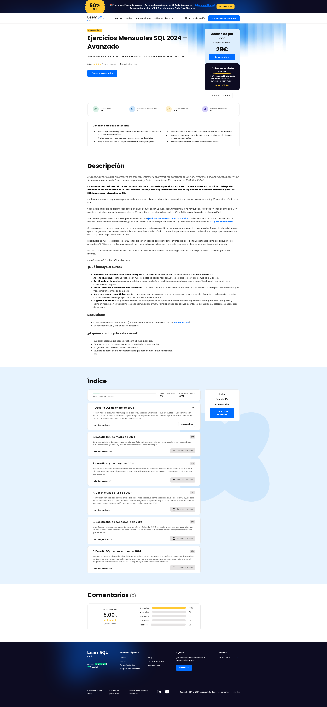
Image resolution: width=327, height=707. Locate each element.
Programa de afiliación (130, 668)
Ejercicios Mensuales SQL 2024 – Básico (168, 218)
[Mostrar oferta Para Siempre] (235, 67)
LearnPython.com (156, 661)
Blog (150, 657)
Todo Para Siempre (184, 8)
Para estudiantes (143, 18)
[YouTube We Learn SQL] (167, 692)
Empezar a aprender (102, 73)
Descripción (222, 399)
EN (220, 657)
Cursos (118, 18)
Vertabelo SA (205, 692)
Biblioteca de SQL (162, 18)
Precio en (216, 95)
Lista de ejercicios (101, 425)
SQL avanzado (181, 322)
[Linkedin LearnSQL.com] (159, 692)
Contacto (184, 667)
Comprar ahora (222, 57)
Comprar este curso (184, 450)
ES (189, 18)
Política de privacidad (114, 692)
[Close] (238, 6)
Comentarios (222, 404)
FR (227, 657)
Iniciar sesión (199, 18)
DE (223, 657)
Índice (222, 394)
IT (234, 657)
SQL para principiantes (221, 221)
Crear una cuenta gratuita (224, 18)
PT (230, 657)
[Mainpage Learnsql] (95, 17)
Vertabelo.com (154, 665)
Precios (128, 18)
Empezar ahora (186, 424)
